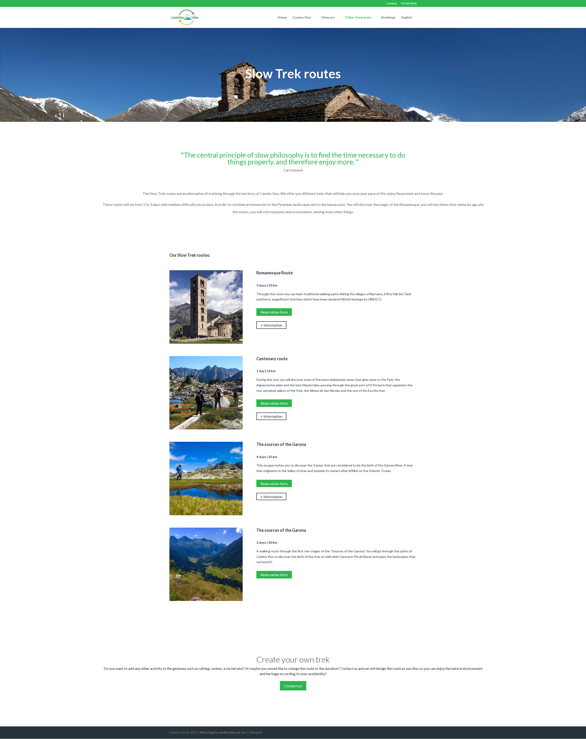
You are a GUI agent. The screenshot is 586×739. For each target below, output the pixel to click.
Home (282, 17)
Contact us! (293, 686)
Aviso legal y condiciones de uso (223, 732)
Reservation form (274, 312)
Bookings (388, 17)
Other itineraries (358, 17)
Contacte (255, 732)
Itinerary (328, 17)
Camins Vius (302, 17)
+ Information (271, 325)
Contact (391, 3)
